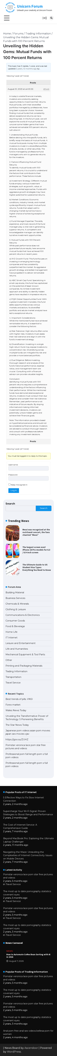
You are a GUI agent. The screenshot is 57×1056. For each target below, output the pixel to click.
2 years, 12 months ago (26, 68)
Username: (13, 465)
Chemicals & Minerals (17, 603)
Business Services (15, 598)
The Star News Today (17, 725)
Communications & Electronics (23, 615)
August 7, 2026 (16, 961)
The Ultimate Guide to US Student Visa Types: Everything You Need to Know (36, 567)
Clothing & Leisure (16, 609)
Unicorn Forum (30, 6)
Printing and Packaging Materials (24, 665)
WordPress (14, 1051)
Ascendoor (31, 1047)
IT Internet (11, 637)
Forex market (13, 704)
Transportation (13, 677)
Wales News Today (16, 710)
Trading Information (16, 671)
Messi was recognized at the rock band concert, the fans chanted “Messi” (36, 532)
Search (10, 503)
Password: (13, 475)
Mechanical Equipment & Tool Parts (25, 654)
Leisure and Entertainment (20, 643)
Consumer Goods (15, 620)
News (9, 951)
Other (9, 660)
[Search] (51, 18)
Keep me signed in (19, 485)
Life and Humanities (17, 648)
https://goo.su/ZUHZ (17, 739)
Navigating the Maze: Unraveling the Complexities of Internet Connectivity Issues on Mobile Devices (27, 855)
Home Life (11, 632)
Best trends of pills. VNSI (19, 699)
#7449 (46, 89)
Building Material (15, 592)
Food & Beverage (15, 626)
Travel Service (13, 682)
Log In (14, 490)
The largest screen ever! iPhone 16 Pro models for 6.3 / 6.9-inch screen (36, 550)
